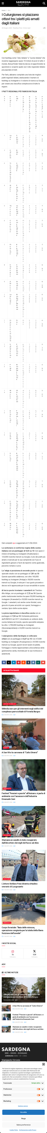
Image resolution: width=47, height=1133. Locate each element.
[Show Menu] (3, 3)
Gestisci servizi (23, 1106)
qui (14, 543)
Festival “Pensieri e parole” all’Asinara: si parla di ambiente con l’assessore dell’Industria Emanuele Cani (23, 796)
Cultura (7, 879)
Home (3, 10)
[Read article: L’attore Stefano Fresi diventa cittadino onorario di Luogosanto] (23, 865)
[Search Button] (44, 3)
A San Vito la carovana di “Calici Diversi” (20, 752)
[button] (43, 1064)
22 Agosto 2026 (7, 714)
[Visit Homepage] (23, 3)
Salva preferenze (24, 1125)
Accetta (23, 1112)
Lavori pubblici (10, 704)
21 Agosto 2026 (7, 846)
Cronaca (7, 835)
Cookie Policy (14, 1130)
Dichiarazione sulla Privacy (27, 1130)
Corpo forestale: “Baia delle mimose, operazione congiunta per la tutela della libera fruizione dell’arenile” (22, 930)
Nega (23, 1118)
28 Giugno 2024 (7, 28)
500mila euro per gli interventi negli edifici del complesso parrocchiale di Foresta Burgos (21, 995)
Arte (9, 10)
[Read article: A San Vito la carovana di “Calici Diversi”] (23, 734)
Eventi (6, 747)
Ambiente (7, 788)
